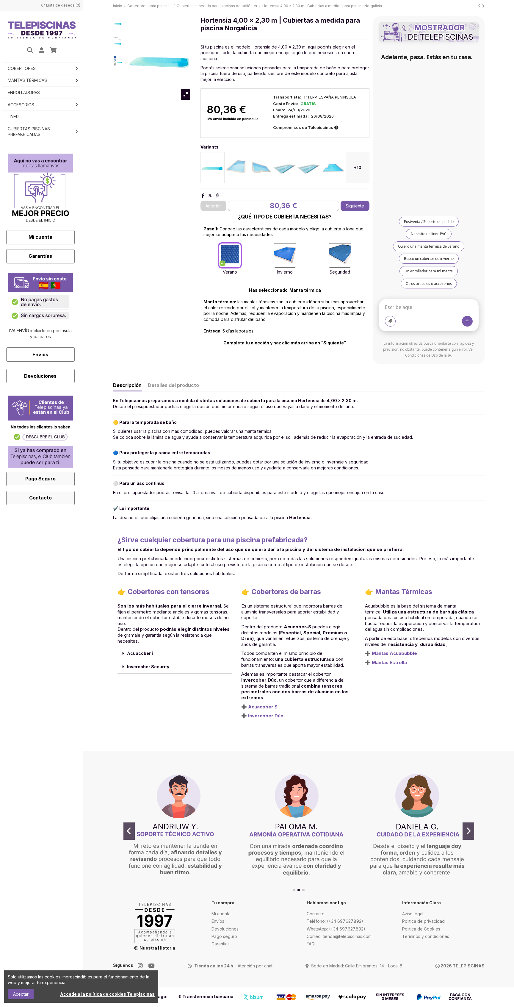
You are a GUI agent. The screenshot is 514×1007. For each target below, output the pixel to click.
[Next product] (483, 5)
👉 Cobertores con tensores (163, 592)
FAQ (311, 943)
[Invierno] (285, 255)
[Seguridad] (339, 255)
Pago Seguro (40, 479)
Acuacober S (263, 707)
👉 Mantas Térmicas (398, 592)
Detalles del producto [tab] (173, 385)
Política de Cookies (421, 928)
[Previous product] (480, 5)
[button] (294, 890)
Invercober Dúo (265, 716)
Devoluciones (40, 376)
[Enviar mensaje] (467, 321)
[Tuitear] (210, 195)
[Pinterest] (217, 195)
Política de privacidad (423, 921)
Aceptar (21, 994)
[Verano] (230, 255)
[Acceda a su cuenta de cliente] (42, 50)
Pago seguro (224, 936)
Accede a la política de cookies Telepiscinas (107, 994)
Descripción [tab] (127, 385)
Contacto (40, 498)
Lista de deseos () (62, 5)
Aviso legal (412, 913)
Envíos (40, 354)
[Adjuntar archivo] (390, 321)
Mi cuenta (40, 237)
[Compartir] (203, 195)
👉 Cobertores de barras (281, 592)
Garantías (40, 256)
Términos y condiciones (425, 936)
